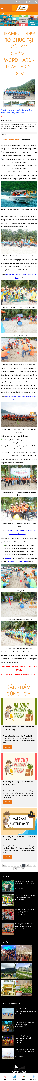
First (4, 865)
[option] (19, 89)
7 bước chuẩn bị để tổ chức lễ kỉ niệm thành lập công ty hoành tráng (25, 912)
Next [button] (32, 105)
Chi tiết (7, 747)
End (23, 868)
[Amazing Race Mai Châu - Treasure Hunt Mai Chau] (19, 821)
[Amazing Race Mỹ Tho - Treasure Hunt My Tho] (19, 766)
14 (18, 868)
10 (27, 865)
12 (34, 865)
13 (15, 868)
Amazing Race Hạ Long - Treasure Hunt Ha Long (18, 728)
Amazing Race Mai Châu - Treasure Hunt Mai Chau (19, 837)
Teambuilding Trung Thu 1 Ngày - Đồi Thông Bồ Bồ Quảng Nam (23, 1011)
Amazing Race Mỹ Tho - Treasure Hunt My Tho (18, 783)
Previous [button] (5, 105)
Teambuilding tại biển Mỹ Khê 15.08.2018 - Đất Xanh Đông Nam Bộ (25, 1024)
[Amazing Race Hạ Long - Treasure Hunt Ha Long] (19, 711)
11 (30, 865)
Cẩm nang (6, 876)
